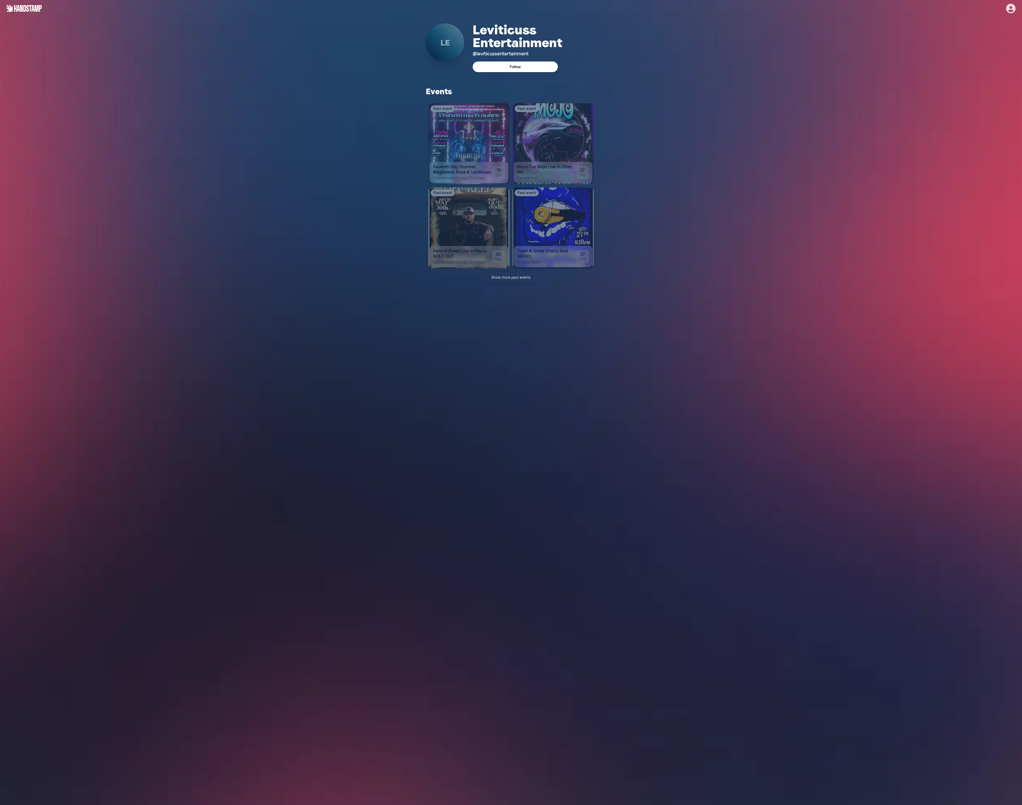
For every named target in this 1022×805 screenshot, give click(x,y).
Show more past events (511, 277)
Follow (515, 67)
